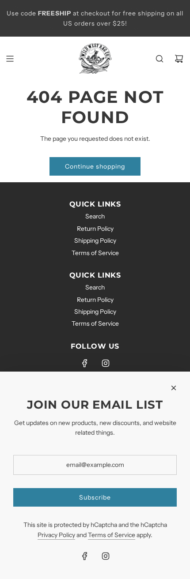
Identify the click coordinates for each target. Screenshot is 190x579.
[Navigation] (9, 58)
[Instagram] (105, 363)
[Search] (159, 58)
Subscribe (95, 497)
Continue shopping (95, 166)
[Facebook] (85, 363)
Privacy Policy (56, 535)
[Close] (173, 388)
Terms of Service (111, 535)
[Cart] (179, 58)
